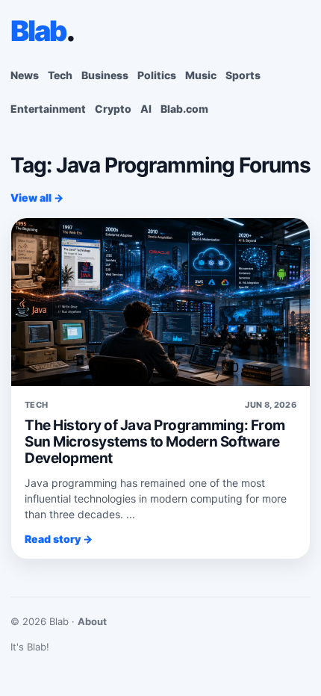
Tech (60, 75)
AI (146, 108)
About (92, 621)
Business (104, 75)
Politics (156, 75)
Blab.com (184, 108)
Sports (243, 75)
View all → (36, 197)
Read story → (59, 538)
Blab (42, 30)
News (24, 75)
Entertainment (48, 108)
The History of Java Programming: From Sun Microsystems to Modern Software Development (155, 442)
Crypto (113, 108)
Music (200, 75)
